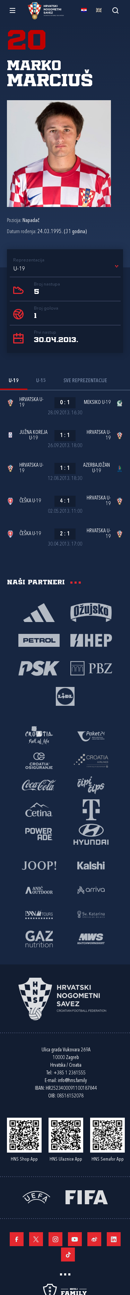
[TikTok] (68, 1254)
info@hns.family (72, 1080)
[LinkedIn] (114, 1239)
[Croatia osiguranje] (39, 760)
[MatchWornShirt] (91, 938)
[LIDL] (65, 696)
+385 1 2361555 (69, 1073)
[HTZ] (39, 736)
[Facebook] (17, 1239)
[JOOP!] (39, 865)
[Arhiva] (115, 10)
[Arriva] (91, 889)
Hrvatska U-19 (31, 402)
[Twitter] (36, 1239)
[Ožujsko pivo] (91, 612)
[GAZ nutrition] (39, 938)
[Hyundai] (91, 833)
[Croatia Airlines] (91, 760)
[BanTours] (39, 914)
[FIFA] (87, 1196)
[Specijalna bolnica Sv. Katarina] (91, 914)
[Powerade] (39, 833)
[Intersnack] (91, 784)
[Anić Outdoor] (39, 889)
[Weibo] (94, 1239)
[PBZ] (91, 668)
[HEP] (91, 640)
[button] (67, 269)
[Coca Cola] (39, 784)
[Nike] (39, 612)
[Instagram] (55, 1239)
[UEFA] (36, 1196)
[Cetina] (39, 809)
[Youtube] (75, 1239)
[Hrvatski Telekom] (91, 809)
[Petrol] (39, 640)
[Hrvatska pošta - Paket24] (91, 736)
